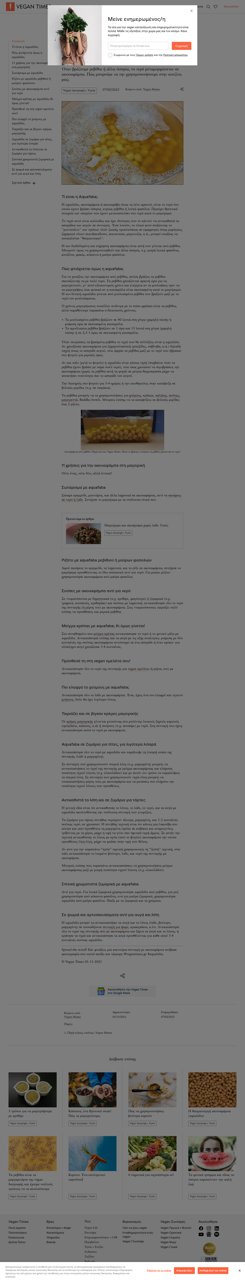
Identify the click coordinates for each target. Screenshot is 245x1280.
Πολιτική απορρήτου (175, 55)
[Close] (191, 11)
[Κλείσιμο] (239, 1270)
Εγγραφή (181, 46)
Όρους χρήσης (144, 55)
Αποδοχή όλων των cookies (213, 1270)
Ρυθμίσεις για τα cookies (159, 1270)
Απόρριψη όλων (184, 1270)
